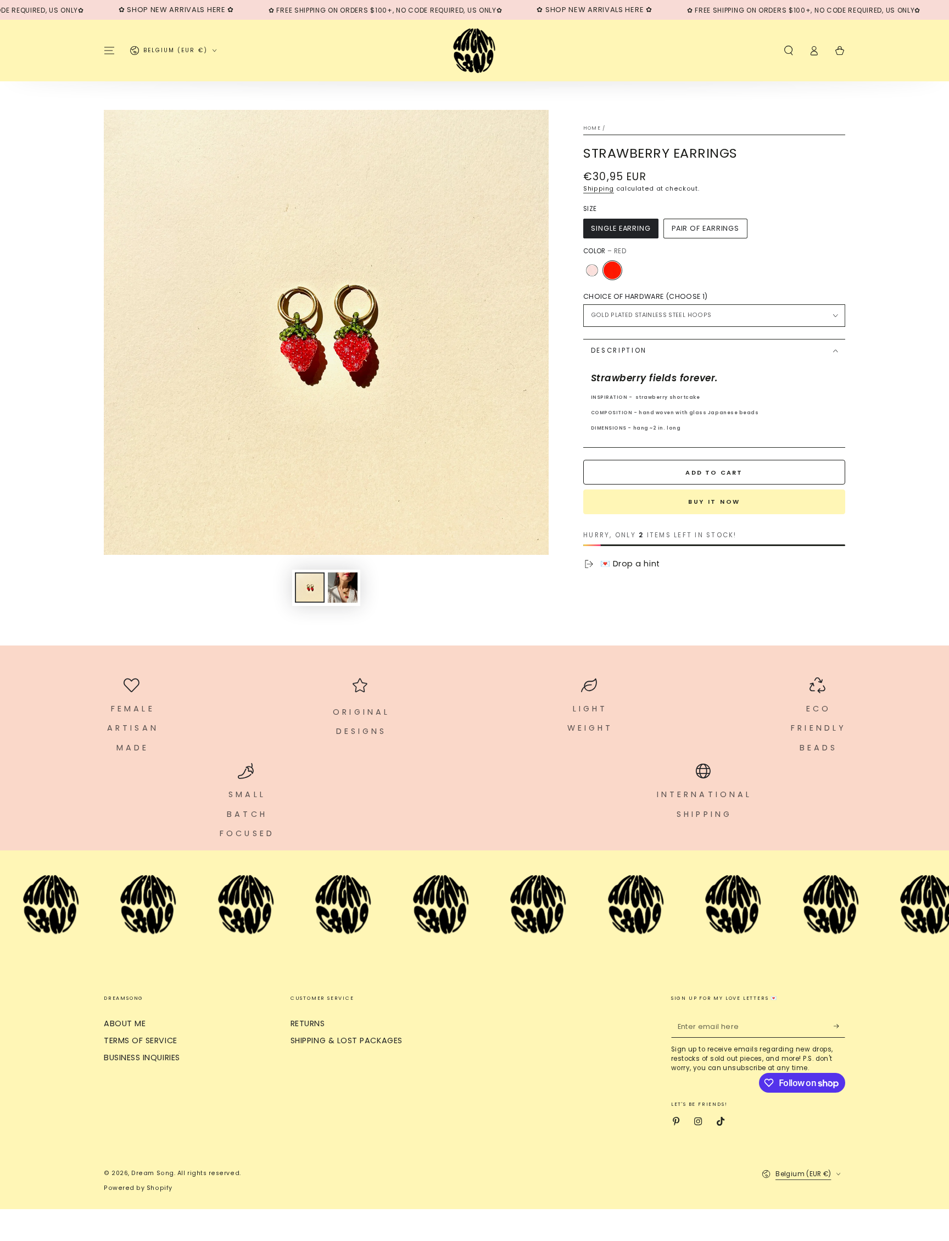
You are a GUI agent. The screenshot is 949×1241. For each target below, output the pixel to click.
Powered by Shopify (138, 1188)
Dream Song (152, 1173)
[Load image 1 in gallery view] (310, 587)
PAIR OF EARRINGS (705, 228)
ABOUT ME (125, 1023)
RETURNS (308, 1023)
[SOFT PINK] (592, 270)
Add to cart (714, 472)
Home (592, 128)
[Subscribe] (839, 1026)
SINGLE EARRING (621, 228)
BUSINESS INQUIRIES (142, 1057)
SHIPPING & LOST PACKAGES (347, 1040)
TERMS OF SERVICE (140, 1040)
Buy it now (714, 501)
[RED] (612, 270)
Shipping (598, 189)
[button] (788, 51)
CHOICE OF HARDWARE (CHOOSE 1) (645, 296)
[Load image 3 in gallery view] (343, 587)
